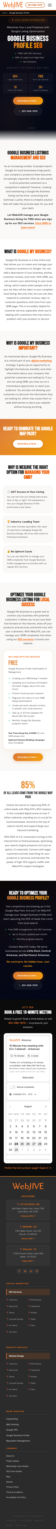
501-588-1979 (35, 5)
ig (25, 1271)
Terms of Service (25, 1520)
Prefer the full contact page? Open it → (28, 1168)
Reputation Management (18, 1441)
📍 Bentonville (12, 1306)
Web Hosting (12, 1424)
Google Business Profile (17, 1435)
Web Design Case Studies (17, 1466)
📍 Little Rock (11, 1300)
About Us (10, 1456)
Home (4, 13)
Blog (8, 1476)
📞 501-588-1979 (27, 111)
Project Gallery (12, 1461)
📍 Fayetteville (34, 1306)
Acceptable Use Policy (16, 1497)
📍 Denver (10, 1313)
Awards (9, 1482)
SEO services (26, 639)
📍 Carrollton (11, 1332)
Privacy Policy (12, 1487)
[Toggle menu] (50, 5)
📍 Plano (31, 1325)
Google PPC (12, 1430)
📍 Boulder (32, 1313)
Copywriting (12, 1419)
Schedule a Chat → (28, 100)
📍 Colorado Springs (14, 1319)
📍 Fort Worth (11, 1325)
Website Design (16, 1356)
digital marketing (41, 360)
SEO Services (15, 1292)
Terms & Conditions (14, 1492)
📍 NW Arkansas (34, 1300)
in (31, 1271)
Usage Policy (39, 1520)
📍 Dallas (32, 1319)
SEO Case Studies (14, 1471)
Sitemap (9, 1525)
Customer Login (21, 1525)
